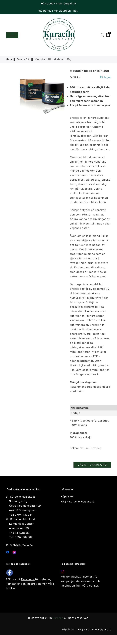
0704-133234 (24, 514)
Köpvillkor (67, 496)
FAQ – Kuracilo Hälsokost (77, 501)
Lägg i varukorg (92, 464)
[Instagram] (14, 553)
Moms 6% (23, 59)
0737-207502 (24, 537)
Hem (9, 59)
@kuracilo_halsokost (80, 576)
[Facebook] (7, 553)
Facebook (28, 579)
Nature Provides (90, 448)
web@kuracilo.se (21, 544)
